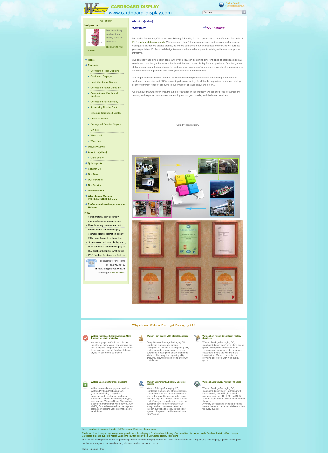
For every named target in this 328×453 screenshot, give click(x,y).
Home (91, 59)
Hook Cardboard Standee (104, 82)
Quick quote (95, 163)
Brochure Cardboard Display (106, 112)
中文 (101, 20)
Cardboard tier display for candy (190, 433)
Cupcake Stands (99, 118)
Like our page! (149, 429)
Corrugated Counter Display (106, 124)
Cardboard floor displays (94, 433)
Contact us (94, 168)
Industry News (96, 146)
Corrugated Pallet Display (104, 101)
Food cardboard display (162, 433)
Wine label (96, 135)
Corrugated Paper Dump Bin (106, 87)
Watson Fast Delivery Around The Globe (221, 382)
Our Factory (97, 157)
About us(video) (97, 152)
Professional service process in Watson (106, 205)
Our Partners (95, 179)
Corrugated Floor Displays (105, 70)
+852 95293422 (117, 272)
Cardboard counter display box (133, 436)
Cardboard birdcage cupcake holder (99, 436)
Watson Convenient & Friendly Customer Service (166, 383)
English (108, 20)
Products (93, 65)
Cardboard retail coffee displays (222, 433)
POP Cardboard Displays (129, 429)
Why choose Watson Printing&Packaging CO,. (102, 197)
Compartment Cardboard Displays (104, 94)
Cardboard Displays (101, 76)
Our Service (94, 185)
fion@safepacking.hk (235, 6)
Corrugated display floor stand (163, 436)
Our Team (93, 174)
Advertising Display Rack (104, 107)
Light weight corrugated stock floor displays (128, 433)
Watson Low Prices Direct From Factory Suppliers (221, 337)
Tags (102, 449)
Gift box (95, 129)
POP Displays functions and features (106, 255)
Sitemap (94, 449)
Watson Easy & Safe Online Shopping (109, 382)
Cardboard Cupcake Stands (102, 429)
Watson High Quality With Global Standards (167, 336)
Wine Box (96, 141)
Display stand (96, 190)
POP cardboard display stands (148, 42)
